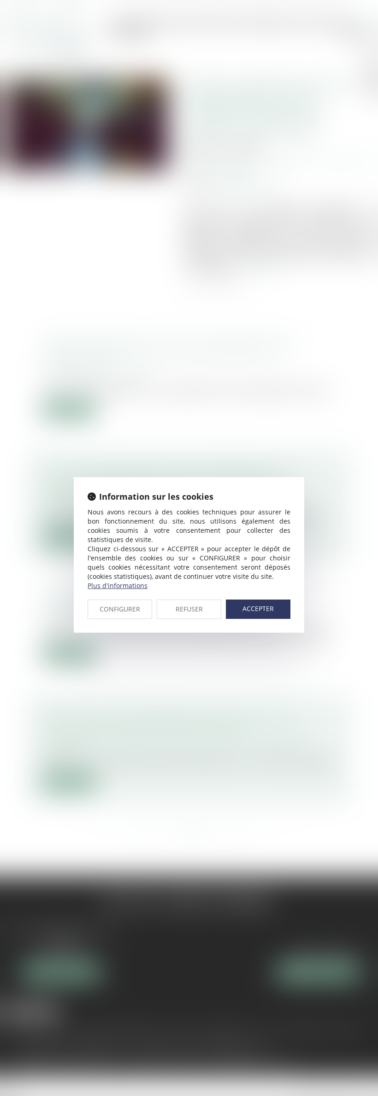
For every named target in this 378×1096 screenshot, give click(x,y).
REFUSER (189, 609)
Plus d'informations (118, 585)
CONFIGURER (120, 609)
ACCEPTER (258, 608)
